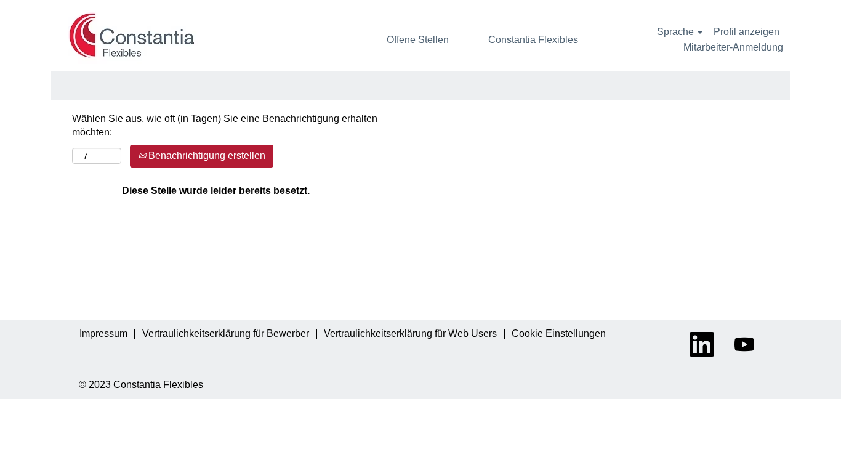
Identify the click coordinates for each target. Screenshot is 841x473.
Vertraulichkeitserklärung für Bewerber (225, 333)
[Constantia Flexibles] (131, 35)
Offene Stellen (418, 39)
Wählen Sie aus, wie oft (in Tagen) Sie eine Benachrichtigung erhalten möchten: (224, 125)
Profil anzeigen (746, 31)
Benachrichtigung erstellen (205, 155)
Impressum (103, 333)
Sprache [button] (676, 31)
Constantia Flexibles (533, 39)
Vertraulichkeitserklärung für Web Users (410, 333)
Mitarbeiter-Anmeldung (733, 47)
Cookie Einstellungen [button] (559, 333)
